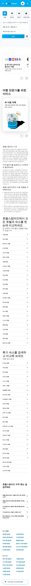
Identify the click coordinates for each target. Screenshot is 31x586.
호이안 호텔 (6, 453)
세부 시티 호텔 (7, 413)
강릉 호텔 (5, 261)
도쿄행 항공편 (6, 568)
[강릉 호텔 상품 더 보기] (27, 262)
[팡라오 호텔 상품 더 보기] (27, 408)
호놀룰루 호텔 (6, 390)
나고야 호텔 (6, 320)
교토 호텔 (5, 329)
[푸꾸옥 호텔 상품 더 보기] (27, 302)
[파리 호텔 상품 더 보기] (27, 372)
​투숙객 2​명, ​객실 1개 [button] (9, 31)
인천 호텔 (5, 284)
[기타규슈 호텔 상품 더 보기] (27, 444)
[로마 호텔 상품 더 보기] (27, 417)
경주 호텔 (5, 289)
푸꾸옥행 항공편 (20, 562)
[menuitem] (5, 14)
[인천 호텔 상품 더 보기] (27, 284)
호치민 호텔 (6, 458)
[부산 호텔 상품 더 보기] (27, 239)
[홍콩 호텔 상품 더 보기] (27, 325)
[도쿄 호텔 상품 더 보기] (27, 248)
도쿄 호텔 (5, 248)
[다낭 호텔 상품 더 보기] (27, 280)
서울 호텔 (5, 234)
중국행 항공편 (6, 543)
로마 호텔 (5, 417)
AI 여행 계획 (10, 102)
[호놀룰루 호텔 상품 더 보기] (27, 390)
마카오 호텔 (6, 376)
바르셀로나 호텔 (7, 399)
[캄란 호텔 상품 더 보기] (27, 449)
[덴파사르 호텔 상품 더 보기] (27, 343)
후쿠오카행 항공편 (8, 565)
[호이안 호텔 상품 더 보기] (27, 453)
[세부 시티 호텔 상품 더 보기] (27, 413)
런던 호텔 (5, 422)
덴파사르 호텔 (6, 343)
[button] (3, 3)
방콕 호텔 (5, 307)
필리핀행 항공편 (7, 546)
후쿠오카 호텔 (6, 243)
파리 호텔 (5, 372)
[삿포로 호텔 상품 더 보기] (27, 271)
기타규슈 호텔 (6, 444)
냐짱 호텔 (5, 293)
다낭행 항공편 (6, 574)
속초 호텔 (5, 275)
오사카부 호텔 (6, 470)
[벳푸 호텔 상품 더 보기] (27, 338)
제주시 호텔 (6, 257)
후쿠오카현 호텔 (7, 462)
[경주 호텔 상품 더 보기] (27, 289)
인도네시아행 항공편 (21, 546)
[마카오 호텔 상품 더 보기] (27, 377)
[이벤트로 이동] (26, 13)
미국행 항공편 (20, 537)
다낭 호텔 (5, 280)
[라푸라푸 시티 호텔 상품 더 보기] (27, 426)
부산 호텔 (5, 239)
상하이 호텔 (6, 316)
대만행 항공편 (20, 534)
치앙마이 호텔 (6, 435)
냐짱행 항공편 (20, 559)
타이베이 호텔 (6, 298)
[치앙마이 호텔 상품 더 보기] (27, 435)
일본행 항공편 (6, 534)
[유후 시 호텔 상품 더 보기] (27, 386)
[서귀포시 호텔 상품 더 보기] (27, 266)
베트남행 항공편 (7, 540)
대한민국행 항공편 (8, 537)
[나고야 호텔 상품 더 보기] (27, 320)
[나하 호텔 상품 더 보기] (27, 334)
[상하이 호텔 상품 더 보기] (27, 316)
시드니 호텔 (6, 381)
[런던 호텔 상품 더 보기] (27, 422)
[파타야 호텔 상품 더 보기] (27, 404)
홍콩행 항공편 (20, 540)
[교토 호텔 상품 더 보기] (27, 329)
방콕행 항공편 (20, 568)
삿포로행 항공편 (20, 565)
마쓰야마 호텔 (6, 394)
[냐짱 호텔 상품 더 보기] (27, 293)
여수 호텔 (5, 311)
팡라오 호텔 (6, 408)
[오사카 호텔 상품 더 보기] (27, 253)
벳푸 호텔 (5, 338)
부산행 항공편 (20, 571)
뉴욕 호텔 (5, 367)
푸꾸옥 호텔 (6, 302)
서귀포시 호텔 (6, 266)
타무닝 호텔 (6, 363)
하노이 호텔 (6, 440)
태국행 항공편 (6, 550)
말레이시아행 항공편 (21, 543)
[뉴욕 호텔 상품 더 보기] (27, 367)
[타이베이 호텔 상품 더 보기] (27, 298)
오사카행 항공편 (7, 562)
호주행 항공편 (20, 550)
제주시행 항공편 (7, 559)
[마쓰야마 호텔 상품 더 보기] (27, 395)
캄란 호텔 (5, 449)
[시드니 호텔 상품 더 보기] (27, 381)
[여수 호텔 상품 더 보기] (27, 311)
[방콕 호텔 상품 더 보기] (27, 307)
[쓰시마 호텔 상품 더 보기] (27, 431)
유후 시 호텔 (6, 385)
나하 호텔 (5, 334)
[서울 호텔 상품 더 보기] (27, 234)
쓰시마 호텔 (6, 431)
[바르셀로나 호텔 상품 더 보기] (27, 399)
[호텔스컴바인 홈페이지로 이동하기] (11, 3)
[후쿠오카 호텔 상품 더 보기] (27, 244)
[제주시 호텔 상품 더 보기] (27, 257)
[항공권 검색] (12, 13)
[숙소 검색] (5, 13)
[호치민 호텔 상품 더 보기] (27, 458)
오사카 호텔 (6, 252)
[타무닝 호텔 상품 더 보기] (27, 363)
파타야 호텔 (6, 403)
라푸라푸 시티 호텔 (8, 426)
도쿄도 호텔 (6, 466)
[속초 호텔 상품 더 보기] (27, 275)
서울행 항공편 (6, 571)
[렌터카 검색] (19, 13)
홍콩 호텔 (5, 325)
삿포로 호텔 (6, 271)
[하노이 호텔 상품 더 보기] (27, 440)
